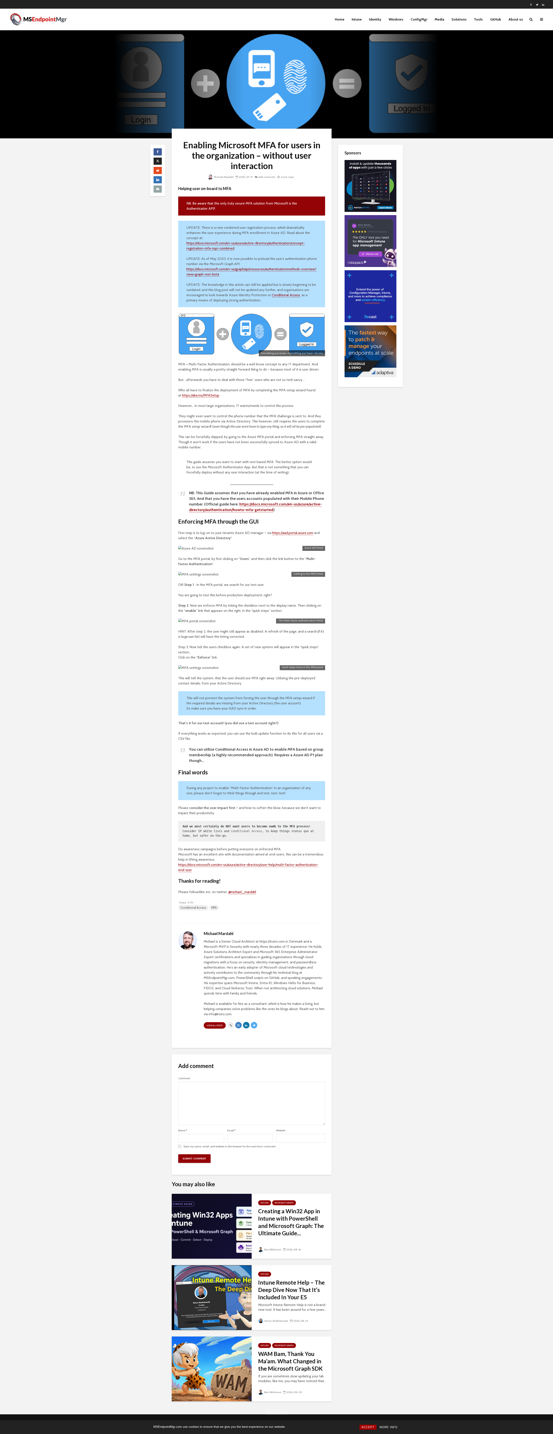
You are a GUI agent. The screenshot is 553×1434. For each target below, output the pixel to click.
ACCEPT (368, 1427)
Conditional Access (286, 295)
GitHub (495, 19)
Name (182, 1130)
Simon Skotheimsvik (276, 1320)
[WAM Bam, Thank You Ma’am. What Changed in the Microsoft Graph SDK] (212, 1369)
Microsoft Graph (284, 1202)
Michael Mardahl (224, 177)
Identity (375, 19)
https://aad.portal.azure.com (292, 533)
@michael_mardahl (242, 892)
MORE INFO (388, 1427)
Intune (357, 19)
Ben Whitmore (272, 1249)
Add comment (266, 177)
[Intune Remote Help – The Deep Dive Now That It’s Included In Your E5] (212, 1297)
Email (231, 1130)
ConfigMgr (419, 19)
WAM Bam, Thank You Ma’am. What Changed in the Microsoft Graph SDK (290, 1361)
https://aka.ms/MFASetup (200, 395)
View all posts (214, 1025)
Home (339, 19)
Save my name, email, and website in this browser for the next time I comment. (229, 1146)
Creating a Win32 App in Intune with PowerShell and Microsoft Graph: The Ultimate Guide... (291, 1222)
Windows (396, 19)
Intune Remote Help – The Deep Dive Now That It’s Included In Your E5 (291, 1290)
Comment (184, 1078)
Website (280, 1130)
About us (516, 19)
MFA (214, 908)
